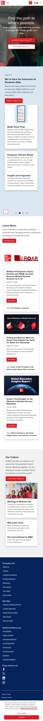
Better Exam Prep (16, 127)
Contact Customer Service (12, 604)
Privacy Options (21, 713)
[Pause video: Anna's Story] (2, 64)
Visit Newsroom (9, 241)
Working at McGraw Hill (19, 502)
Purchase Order (8, 651)
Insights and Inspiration (19, 176)
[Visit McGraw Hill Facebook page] (3, 669)
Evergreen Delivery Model (20, 155)
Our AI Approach (8, 643)
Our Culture (7, 587)
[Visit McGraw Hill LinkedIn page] (3, 678)
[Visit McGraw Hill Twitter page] (3, 673)
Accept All (21, 717)
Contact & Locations (10, 575)
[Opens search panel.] (30, 2)
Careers (5, 571)
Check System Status (10, 612)
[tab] (16, 213)
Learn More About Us (21, 46)
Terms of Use (6, 694)
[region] (21, 710)
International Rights (9, 639)
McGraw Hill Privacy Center (29, 708)
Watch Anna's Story (22, 40)
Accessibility (7, 631)
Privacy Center (7, 697)
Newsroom (6, 583)
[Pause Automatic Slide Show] (5, 212)
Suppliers (6, 655)
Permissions (7, 647)
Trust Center (7, 595)
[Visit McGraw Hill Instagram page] (3, 682)
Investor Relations (9, 579)
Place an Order (8, 621)
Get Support (7, 617)
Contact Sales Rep (9, 608)
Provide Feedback (9, 659)
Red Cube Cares (15, 523)
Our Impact (6, 591)
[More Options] (40, 2)
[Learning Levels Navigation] (8, 2)
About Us (6, 567)
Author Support (8, 635)
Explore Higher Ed (14, 101)
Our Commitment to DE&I (20, 537)
